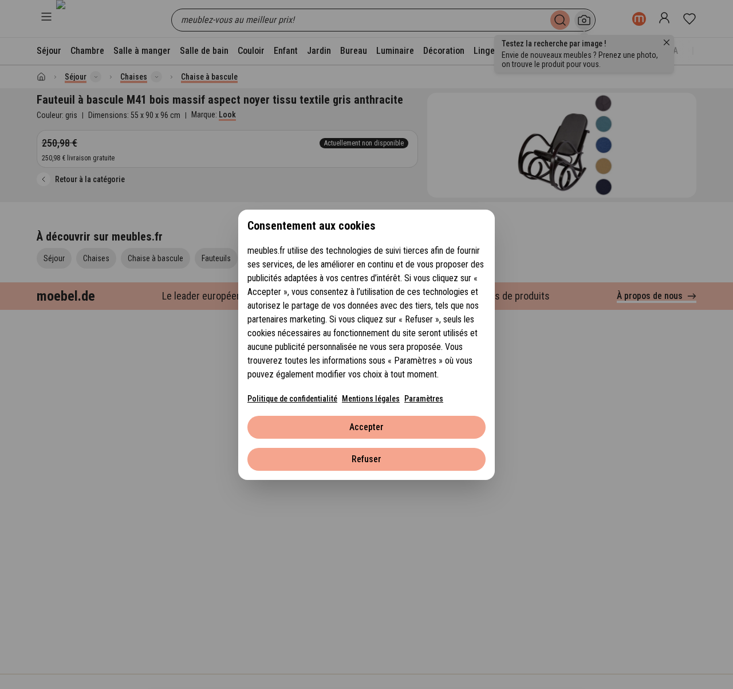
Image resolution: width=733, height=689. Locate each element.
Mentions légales (371, 398)
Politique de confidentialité (292, 398)
